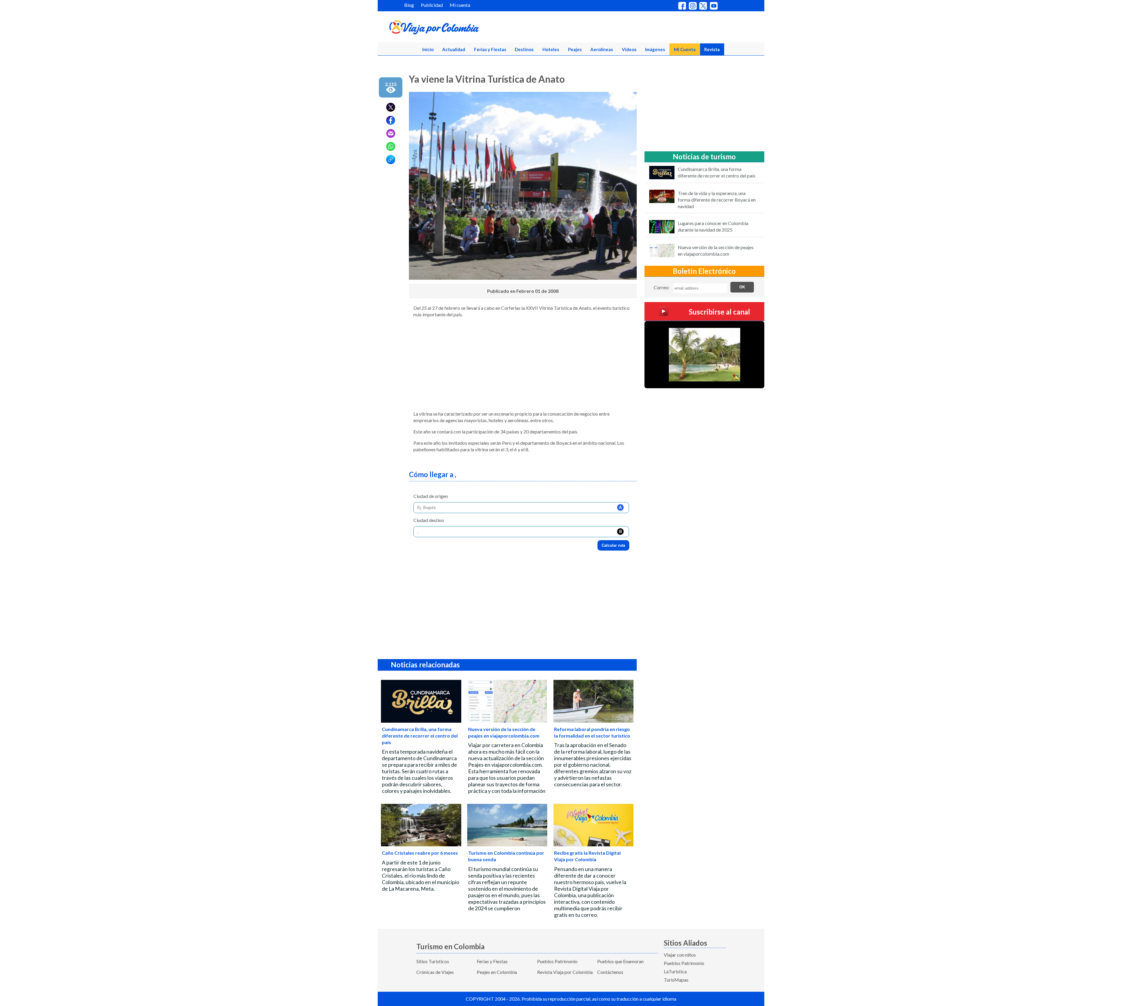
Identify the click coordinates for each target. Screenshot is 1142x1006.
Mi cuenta (460, 5)
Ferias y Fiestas (490, 49)
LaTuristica (675, 971)
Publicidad (432, 5)
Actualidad (453, 49)
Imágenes (655, 49)
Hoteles (550, 49)
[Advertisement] (522, 364)
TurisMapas (676, 980)
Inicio (428, 49)
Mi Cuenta (685, 49)
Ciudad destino (428, 520)
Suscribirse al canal (719, 311)
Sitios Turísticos (432, 961)
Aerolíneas (601, 49)
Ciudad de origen (430, 496)
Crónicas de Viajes (435, 972)
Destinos (524, 49)
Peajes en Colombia (497, 972)
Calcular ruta (613, 545)
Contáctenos (610, 972)
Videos (629, 49)
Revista (712, 49)
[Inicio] (462, 28)
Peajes (575, 49)
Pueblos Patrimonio (557, 961)
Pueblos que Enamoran (620, 961)
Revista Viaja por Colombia (565, 972)
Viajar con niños (680, 955)
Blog (409, 5)
